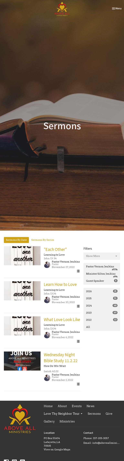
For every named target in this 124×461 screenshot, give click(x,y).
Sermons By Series (42, 239)
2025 (101, 298)
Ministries (67, 421)
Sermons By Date (16, 239)
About (62, 406)
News (90, 406)
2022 (101, 319)
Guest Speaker (101, 280)
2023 (101, 312)
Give (109, 413)
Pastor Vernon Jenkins (101, 267)
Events (77, 406)
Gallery (49, 421)
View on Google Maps (57, 449)
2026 (101, 291)
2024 (101, 305)
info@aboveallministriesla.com (106, 442)
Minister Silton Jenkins (101, 275)
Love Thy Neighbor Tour (62, 413)
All (88, 327)
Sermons (94, 413)
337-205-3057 (101, 438)
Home (48, 406)
